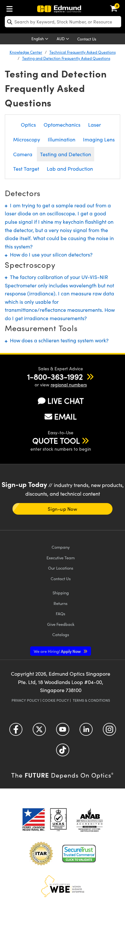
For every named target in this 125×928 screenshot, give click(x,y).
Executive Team (60, 557)
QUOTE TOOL (56, 440)
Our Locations (60, 568)
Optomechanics (62, 124)
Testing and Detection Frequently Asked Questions (66, 58)
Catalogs (60, 634)
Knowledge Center (26, 52)
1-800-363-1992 (55, 376)
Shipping (61, 592)
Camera (22, 154)
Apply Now (58, 651)
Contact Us (86, 38)
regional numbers (69, 385)
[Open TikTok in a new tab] (63, 752)
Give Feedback (60, 624)
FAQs (60, 613)
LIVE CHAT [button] (65, 400)
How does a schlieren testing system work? (58, 340)
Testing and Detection (65, 154)
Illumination (61, 139)
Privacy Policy (25, 700)
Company (61, 547)
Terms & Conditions (91, 700)
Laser (94, 124)
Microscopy (26, 139)
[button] (55, 376)
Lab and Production (70, 168)
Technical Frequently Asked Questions (82, 52)
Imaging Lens (99, 139)
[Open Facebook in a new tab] (16, 731)
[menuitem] (11, 8)
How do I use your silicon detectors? (50, 254)
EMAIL (65, 416)
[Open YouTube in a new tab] (63, 731)
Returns (61, 603)
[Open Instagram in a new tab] (109, 731)
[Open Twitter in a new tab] (39, 731)
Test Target (26, 168)
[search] (63, 21)
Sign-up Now (62, 509)
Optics (28, 124)
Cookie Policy (55, 700)
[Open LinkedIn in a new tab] (86, 731)
